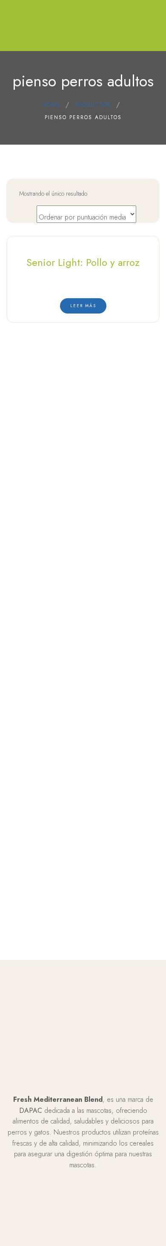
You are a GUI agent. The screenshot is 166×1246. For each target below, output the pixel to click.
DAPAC (30, 1110)
